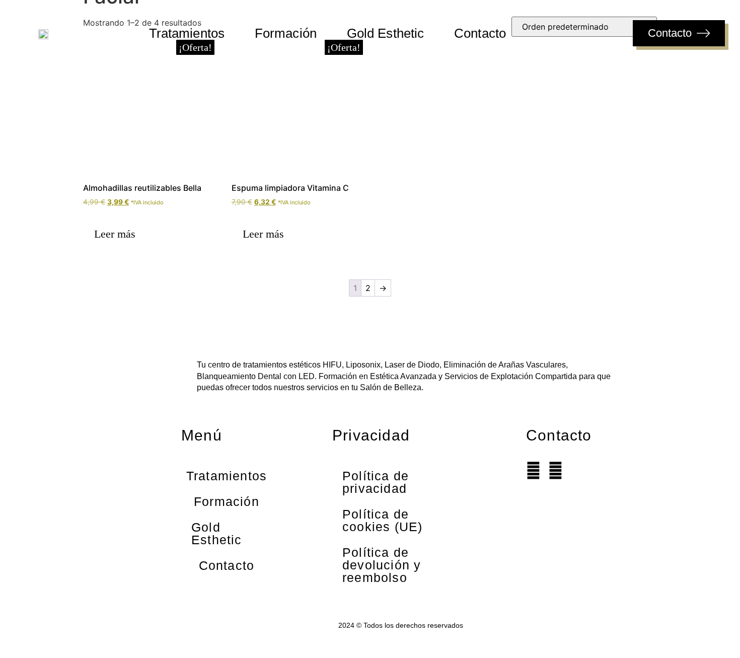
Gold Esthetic (385, 33)
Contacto (480, 33)
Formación (286, 33)
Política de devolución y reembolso (381, 564)
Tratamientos (187, 33)
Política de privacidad (375, 482)
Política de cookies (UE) (382, 520)
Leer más (114, 234)
